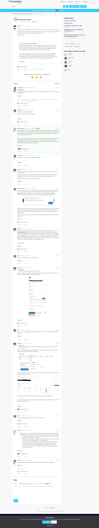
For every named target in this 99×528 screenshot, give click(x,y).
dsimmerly (19, 25)
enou (69, 69)
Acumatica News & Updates (70, 37)
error (78, 43)
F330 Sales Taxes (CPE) (69, 20)
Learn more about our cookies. (73, 519)
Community (86, 1)
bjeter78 (19, 460)
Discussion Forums (22, 13)
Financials (29, 13)
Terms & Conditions (40, 511)
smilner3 (70, 61)
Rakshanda (70, 53)
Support (70, 1)
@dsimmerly (21, 89)
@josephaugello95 (21, 232)
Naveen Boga (71, 57)
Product (77, 1)
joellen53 (19, 430)
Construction (67, 27)
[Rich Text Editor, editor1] (37, 492)
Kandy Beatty (20, 87)
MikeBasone (19, 110)
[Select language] (67, 6)
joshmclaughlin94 (21, 128)
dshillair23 (19, 169)
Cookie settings (49, 511)
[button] (74, 6)
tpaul (18, 255)
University (63, 1)
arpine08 (70, 65)
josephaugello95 (20, 188)
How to (66, 43)
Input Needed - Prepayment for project (73, 25)
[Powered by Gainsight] (49, 508)
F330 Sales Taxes (68, 23)
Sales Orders (77, 46)
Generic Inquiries (68, 46)
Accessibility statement (58, 511)
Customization (73, 43)
